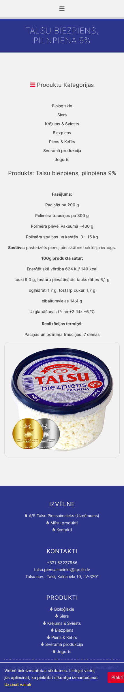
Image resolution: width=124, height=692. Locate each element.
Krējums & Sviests (62, 123)
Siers (62, 114)
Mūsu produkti (64, 522)
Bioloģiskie (62, 105)
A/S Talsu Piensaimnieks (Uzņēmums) (64, 515)
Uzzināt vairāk (17, 684)
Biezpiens (62, 132)
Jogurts (62, 159)
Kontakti (64, 529)
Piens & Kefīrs (62, 141)
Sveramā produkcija (62, 150)
